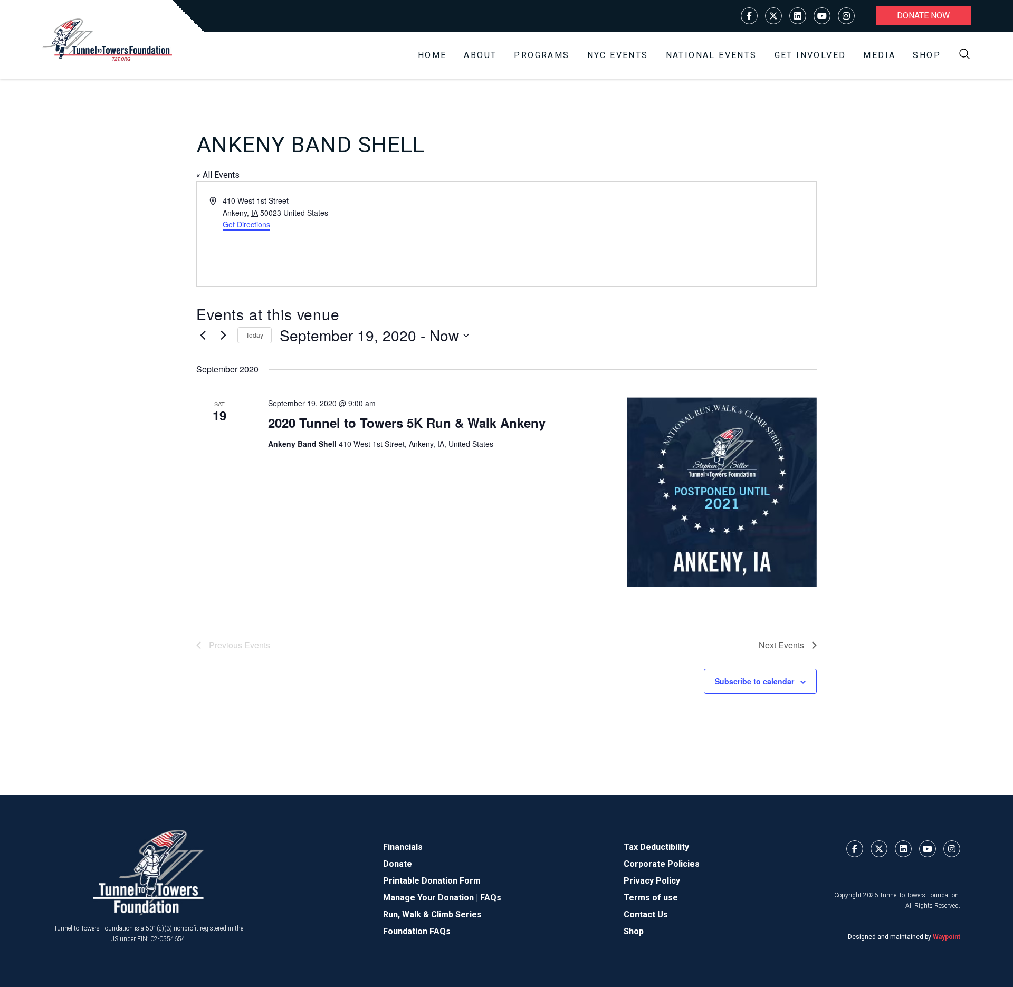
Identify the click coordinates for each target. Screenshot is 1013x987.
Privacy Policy (652, 881)
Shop (927, 55)
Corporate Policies (662, 864)
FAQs (490, 898)
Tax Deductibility (656, 847)
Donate (397, 864)
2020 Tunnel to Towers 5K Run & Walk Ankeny (407, 423)
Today (254, 334)
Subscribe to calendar (754, 681)
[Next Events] (223, 335)
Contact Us (646, 914)
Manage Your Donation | (431, 898)
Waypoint (946, 937)
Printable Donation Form (432, 881)
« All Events (218, 175)
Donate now (923, 16)
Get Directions (246, 224)
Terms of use (651, 898)
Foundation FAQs (417, 931)
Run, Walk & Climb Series (432, 914)
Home (432, 55)
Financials (403, 847)
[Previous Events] (202, 335)
